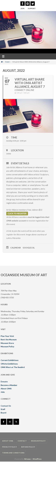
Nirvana (27, 459)
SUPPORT (31, 8)
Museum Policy (7, 346)
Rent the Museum (9, 339)
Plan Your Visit (7, 336)
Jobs (3, 392)
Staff (3, 409)
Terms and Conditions (13, 453)
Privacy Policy (9, 447)
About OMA (6, 388)
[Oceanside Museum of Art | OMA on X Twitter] (16, 422)
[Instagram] (27, 3)
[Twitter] (32, 3)
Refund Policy (28, 447)
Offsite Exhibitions (9, 364)
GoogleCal (29, 248)
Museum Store (7, 343)
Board (3, 412)
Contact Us (6, 406)
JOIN (22, 8)
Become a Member (9, 385)
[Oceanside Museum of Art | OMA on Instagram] (10, 422)
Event (7, 62)
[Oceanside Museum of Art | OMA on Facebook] (3, 422)
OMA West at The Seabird (13, 367)
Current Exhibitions (9, 360)
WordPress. (37, 459)
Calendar (15, 248)
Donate (4, 381)
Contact (22, 441)
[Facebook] (22, 3)
